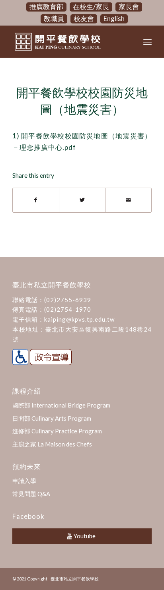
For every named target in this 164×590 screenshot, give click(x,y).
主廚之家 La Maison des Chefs (52, 444)
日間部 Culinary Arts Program (51, 418)
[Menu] (147, 41)
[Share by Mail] (128, 200)
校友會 (84, 18)
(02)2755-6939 (67, 299)
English (114, 18)
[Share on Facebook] (36, 200)
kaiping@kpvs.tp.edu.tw (79, 319)
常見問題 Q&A (31, 493)
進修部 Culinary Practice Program (57, 431)
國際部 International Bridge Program (61, 405)
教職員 (54, 18)
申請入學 (24, 480)
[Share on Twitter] (82, 200)
